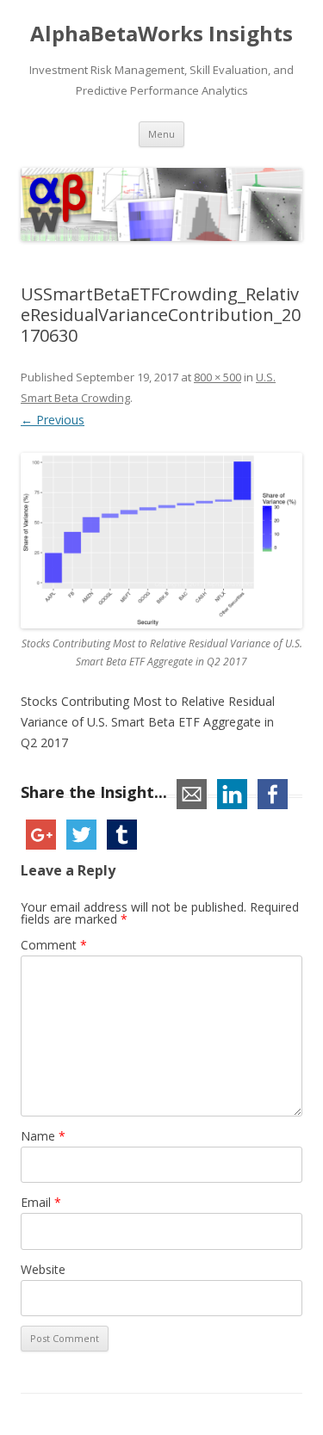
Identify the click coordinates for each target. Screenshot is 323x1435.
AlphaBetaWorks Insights (161, 34)
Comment (54, 945)
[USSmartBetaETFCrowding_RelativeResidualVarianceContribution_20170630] (161, 540)
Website (43, 1269)
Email (41, 1202)
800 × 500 (217, 377)
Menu (161, 133)
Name (43, 1136)
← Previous (52, 419)
